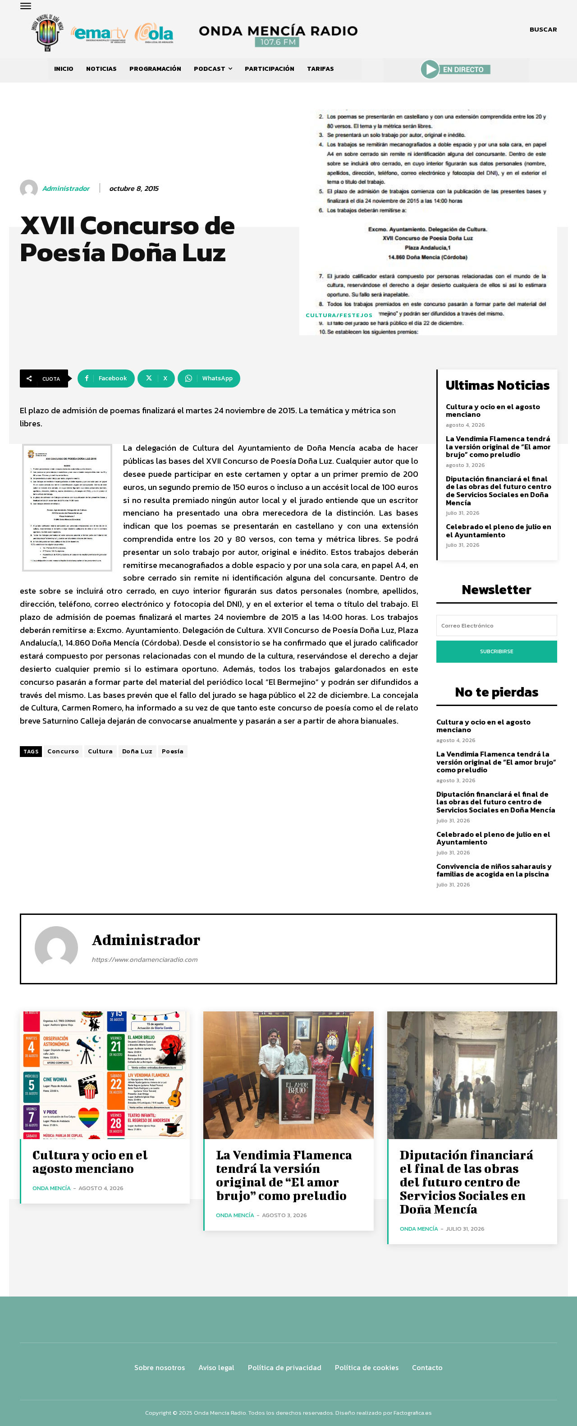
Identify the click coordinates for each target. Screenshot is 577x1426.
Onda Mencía (51, 1188)
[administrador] (30, 189)
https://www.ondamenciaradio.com (144, 959)
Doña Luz (137, 751)
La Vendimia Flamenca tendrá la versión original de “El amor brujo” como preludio (498, 446)
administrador (65, 188)
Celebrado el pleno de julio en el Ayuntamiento (498, 530)
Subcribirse (496, 651)
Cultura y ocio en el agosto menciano (493, 410)
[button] (543, 29)
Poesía (173, 751)
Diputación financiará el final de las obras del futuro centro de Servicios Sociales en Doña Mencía (498, 490)
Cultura (100, 751)
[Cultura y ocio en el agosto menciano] (105, 1075)
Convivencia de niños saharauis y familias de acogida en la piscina (494, 870)
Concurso (63, 751)
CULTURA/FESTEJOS (339, 315)
